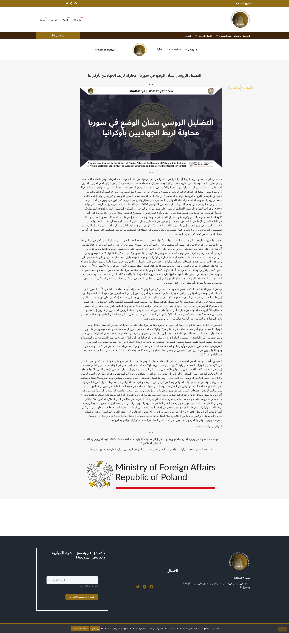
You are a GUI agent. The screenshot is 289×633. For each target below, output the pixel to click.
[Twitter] (67, 3)
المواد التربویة (205, 36)
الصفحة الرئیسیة (242, 36)
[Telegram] (71, 3)
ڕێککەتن (95, 628)
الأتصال (187, 36)
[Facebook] (75, 3)
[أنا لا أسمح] (282, 629)
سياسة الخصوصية (79, 628)
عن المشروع (225, 36)
